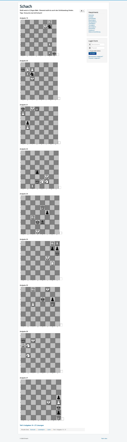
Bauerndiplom (92, 20)
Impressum (92, 30)
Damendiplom (92, 27)
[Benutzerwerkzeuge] (82, 11)
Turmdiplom (92, 25)
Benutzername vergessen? (96, 56)
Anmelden (92, 53)
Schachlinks (92, 28)
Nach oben (104, 438)
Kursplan (91, 17)
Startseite (91, 15)
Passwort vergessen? (94, 58)
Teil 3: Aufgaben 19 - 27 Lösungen (32, 425)
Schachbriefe (92, 18)
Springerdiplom (93, 22)
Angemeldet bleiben (95, 51)
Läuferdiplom (92, 23)
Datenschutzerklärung (94, 32)
